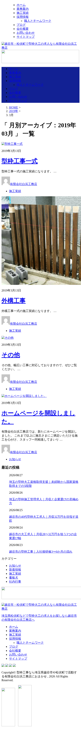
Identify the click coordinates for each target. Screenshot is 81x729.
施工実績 (23, 12)
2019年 (13, 111)
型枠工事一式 (20, 161)
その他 (11, 354)
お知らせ (15, 459)
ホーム (21, 4)
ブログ (21, 24)
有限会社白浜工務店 (23, 184)
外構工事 (14, 300)
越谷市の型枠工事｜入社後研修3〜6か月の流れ (40, 551)
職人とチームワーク (37, 20)
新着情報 (15, 569)
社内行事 (15, 581)
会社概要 (23, 28)
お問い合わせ (26, 32)
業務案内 (23, 8)
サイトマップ (26, 36)
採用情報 (23, 16)
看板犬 (13, 577)
